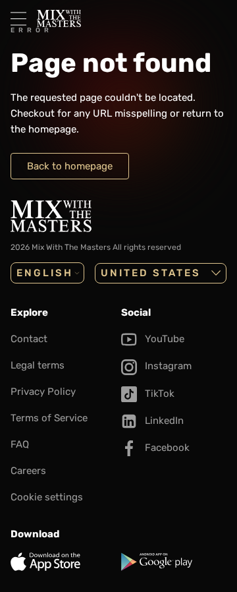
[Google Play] (173, 561)
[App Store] (63, 561)
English (44, 273)
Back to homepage (70, 166)
